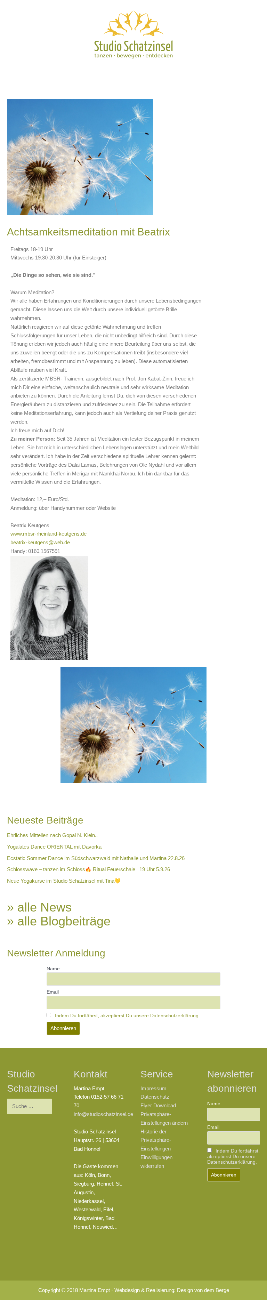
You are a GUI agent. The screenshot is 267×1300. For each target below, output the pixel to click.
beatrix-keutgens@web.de (40, 542)
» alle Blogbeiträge (59, 921)
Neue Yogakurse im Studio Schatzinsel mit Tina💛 (64, 881)
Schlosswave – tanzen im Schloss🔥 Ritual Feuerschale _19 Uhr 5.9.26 (88, 869)
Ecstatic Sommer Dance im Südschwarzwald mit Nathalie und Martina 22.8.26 (96, 858)
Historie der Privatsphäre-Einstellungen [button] (155, 1140)
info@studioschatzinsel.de (103, 1114)
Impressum (153, 1088)
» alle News (39, 907)
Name (53, 968)
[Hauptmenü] (133, 72)
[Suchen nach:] (29, 1106)
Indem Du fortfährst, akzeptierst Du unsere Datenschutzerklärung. (127, 1015)
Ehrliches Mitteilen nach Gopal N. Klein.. (52, 835)
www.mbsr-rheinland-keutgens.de (48, 534)
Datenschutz (154, 1097)
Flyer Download (158, 1105)
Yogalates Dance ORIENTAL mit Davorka (54, 847)
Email (53, 992)
